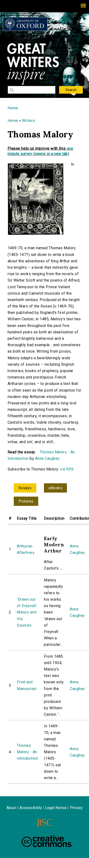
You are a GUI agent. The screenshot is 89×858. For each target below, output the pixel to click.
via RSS (67, 469)
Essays (25, 488)
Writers (28, 120)
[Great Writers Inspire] (25, 24)
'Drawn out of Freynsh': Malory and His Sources (27, 612)
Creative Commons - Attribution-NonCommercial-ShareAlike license (46, 841)
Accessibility (30, 807)
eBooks (55, 488)
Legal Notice (56, 807)
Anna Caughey (47, 458)
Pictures (26, 501)
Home (13, 108)
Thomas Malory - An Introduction (27, 752)
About (11, 807)
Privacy (76, 807)
